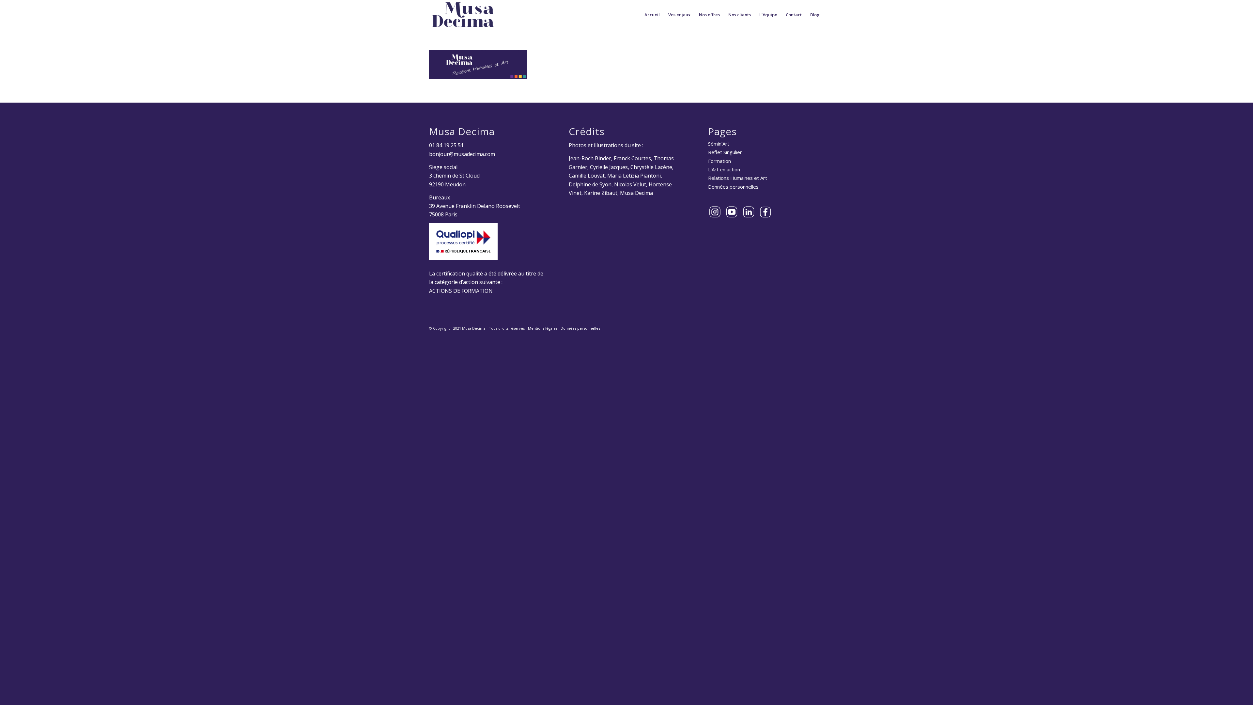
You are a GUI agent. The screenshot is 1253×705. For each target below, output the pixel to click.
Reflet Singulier (725, 152)
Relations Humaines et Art (737, 178)
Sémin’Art (718, 143)
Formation (719, 161)
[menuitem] (652, 14)
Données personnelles (733, 186)
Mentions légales (542, 328)
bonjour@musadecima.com (462, 154)
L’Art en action (724, 169)
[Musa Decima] (463, 14)
